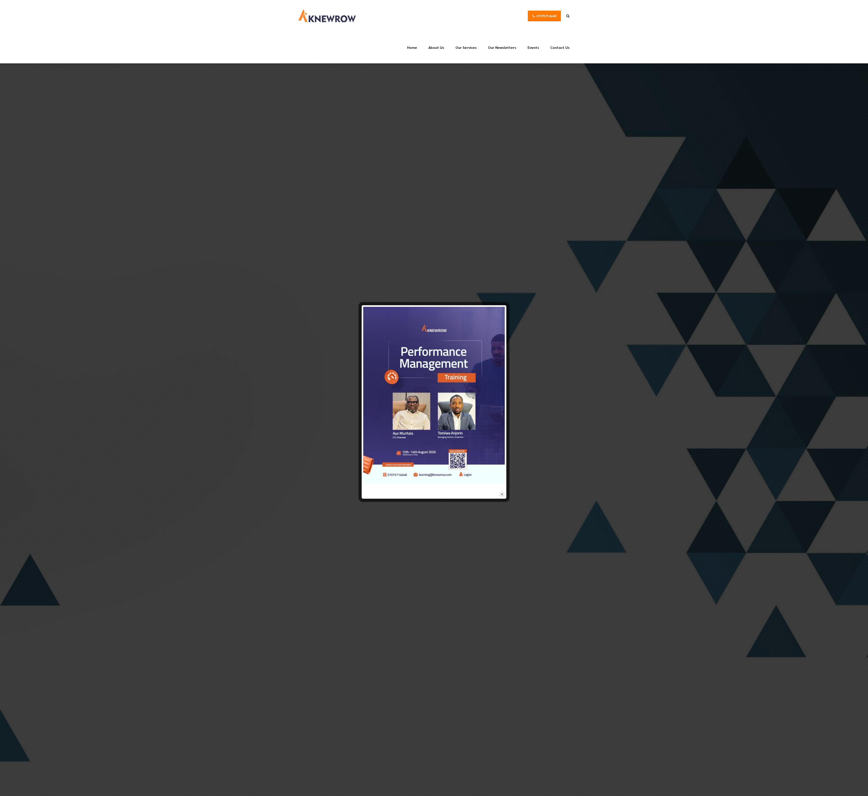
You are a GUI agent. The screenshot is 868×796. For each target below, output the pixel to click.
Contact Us (560, 47)
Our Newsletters (502, 47)
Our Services (466, 47)
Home (412, 47)
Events (533, 47)
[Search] (568, 16)
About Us (436, 47)
